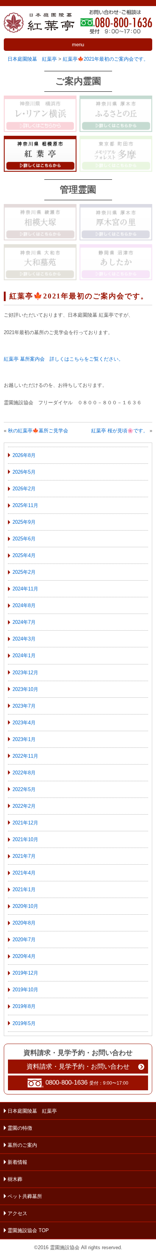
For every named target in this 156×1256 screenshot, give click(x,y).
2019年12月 (25, 973)
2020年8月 (24, 923)
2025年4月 (24, 555)
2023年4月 (24, 722)
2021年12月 (25, 823)
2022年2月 (24, 806)
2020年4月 (24, 956)
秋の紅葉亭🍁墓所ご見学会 (38, 430)
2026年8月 (24, 455)
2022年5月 (24, 789)
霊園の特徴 (20, 1128)
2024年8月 (24, 605)
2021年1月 (24, 889)
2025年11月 (25, 505)
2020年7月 (24, 939)
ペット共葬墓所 (25, 1196)
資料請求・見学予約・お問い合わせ (78, 1066)
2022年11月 (25, 756)
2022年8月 (24, 773)
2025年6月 (24, 539)
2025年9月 (24, 522)
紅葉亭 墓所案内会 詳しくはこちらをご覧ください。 (66, 359)
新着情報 (17, 1162)
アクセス (17, 1213)
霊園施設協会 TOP (28, 1230)
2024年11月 (25, 589)
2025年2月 (24, 572)
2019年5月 (24, 1023)
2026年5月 (24, 472)
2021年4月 (24, 873)
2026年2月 (24, 488)
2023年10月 (25, 689)
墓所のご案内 (22, 1145)
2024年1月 (24, 655)
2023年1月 (24, 739)
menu (78, 44)
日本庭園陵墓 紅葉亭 (32, 1111)
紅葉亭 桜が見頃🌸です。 (119, 430)
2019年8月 (24, 1006)
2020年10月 (25, 906)
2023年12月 (25, 672)
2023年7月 (24, 706)
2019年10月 (25, 989)
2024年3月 (24, 639)
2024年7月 (24, 622)
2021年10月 (25, 839)
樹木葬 (15, 1179)
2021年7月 (24, 856)
